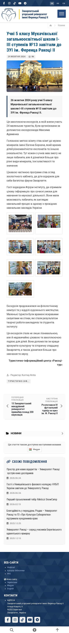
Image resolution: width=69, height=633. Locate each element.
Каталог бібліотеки (16, 570)
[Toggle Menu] (61, 13)
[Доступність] (34, 630)
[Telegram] (25, 3)
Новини (61, 25)
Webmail (11, 567)
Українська (12, 582)
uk (52, 3)
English (10, 589)
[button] (20, 223)
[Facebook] (4, 3)
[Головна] (52, 25)
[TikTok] (14, 3)
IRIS (9, 574)
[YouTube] (20, 3)
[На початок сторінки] (57, 630)
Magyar (10, 585)
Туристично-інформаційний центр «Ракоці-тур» (19, 381)
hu (58, 3)
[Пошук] (11, 630)
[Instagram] (9, 3)
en (64, 3)
